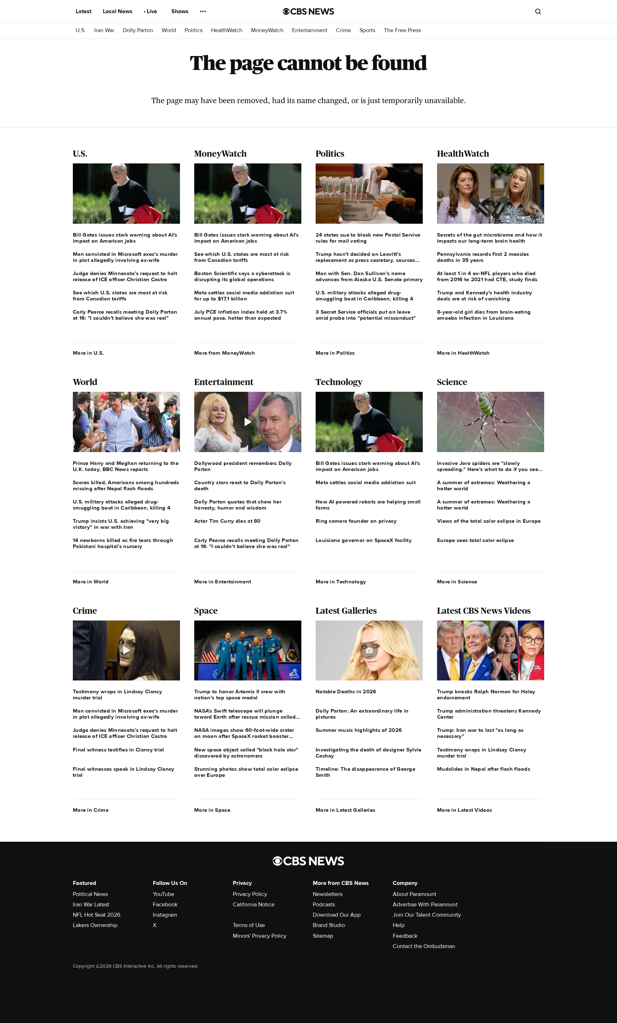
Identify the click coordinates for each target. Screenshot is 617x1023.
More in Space (212, 810)
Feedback (405, 936)
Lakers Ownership (95, 925)
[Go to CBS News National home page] (308, 11)
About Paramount (414, 894)
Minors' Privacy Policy (259, 936)
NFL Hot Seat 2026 (96, 915)
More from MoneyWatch (224, 353)
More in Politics (335, 353)
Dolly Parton (138, 30)
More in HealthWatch (463, 353)
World (169, 30)
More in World (91, 581)
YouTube (163, 894)
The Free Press (402, 30)
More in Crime (91, 810)
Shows (180, 11)
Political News (90, 894)
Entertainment (309, 30)
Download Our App (337, 915)
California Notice (254, 904)
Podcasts (324, 904)
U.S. (81, 30)
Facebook (165, 904)
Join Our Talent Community (427, 915)
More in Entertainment (222, 581)
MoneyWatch (267, 30)
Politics (193, 30)
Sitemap (323, 936)
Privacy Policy (250, 894)
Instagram (165, 915)
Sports (367, 30)
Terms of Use (249, 925)
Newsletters (327, 894)
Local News (118, 11)
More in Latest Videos (464, 810)
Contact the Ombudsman (424, 946)
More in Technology (341, 581)
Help (399, 925)
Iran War (104, 30)
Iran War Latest (91, 904)
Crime (343, 30)
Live (153, 11)
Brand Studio (329, 925)
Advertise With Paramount (425, 904)
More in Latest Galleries (345, 810)
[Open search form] (538, 11)
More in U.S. (88, 353)
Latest (84, 11)
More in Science (457, 581)
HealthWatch (226, 30)
